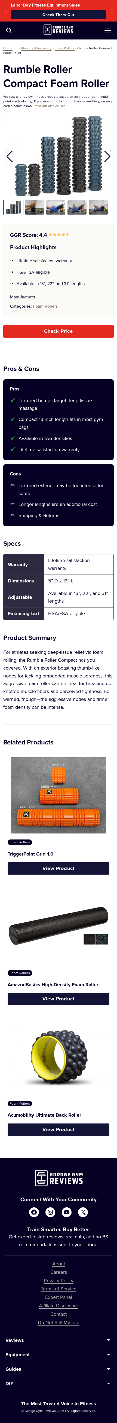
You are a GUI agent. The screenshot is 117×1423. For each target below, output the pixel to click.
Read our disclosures (50, 105)
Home (8, 48)
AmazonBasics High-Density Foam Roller (53, 984)
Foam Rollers (65, 48)
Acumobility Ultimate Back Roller (44, 1115)
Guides (13, 1369)
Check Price (58, 331)
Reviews (14, 1340)
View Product (58, 868)
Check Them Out (58, 14)
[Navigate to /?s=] (9, 30)
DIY (9, 1383)
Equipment (17, 1354)
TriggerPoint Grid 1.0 (30, 853)
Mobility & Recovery (36, 48)
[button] (5, 10)
